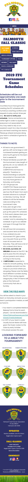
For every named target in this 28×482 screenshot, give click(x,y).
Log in (23, 472)
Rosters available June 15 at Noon (14, 433)
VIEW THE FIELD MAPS (14, 291)
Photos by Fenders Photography (12, 472)
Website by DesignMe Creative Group (17, 470)
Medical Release (6, 55)
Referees (4, 62)
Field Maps (12, 62)
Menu (14, 26)
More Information (14, 450)
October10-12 (5, 49)
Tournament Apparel (8, 59)
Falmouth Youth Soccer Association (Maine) (14, 9)
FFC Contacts (6, 70)
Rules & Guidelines (7, 66)
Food (20, 59)
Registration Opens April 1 (14, 436)
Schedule (15, 48)
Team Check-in (17, 52)
